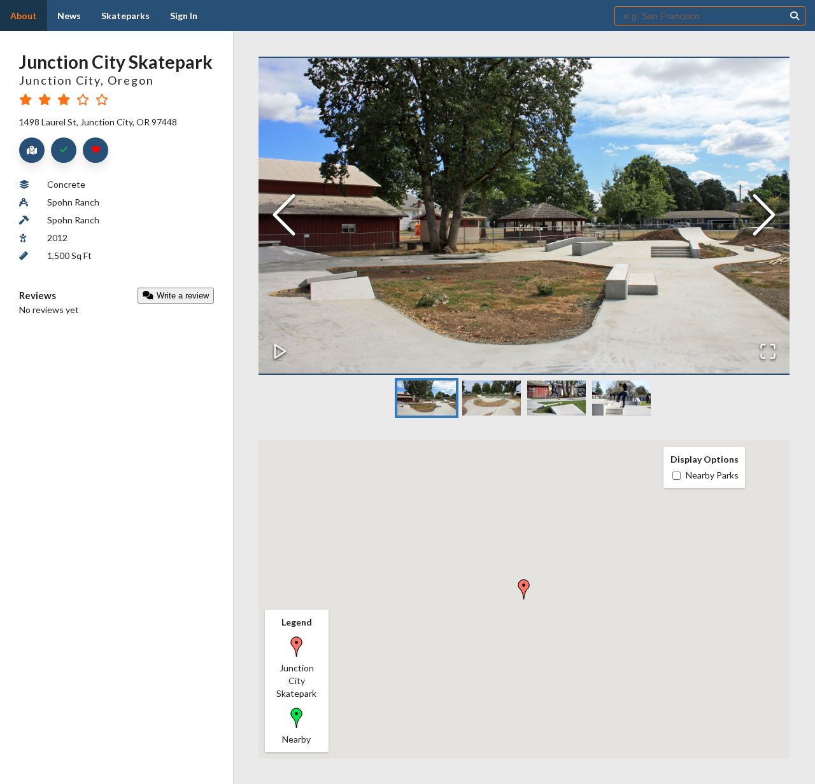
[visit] (63, 150)
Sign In (183, 15)
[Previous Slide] (284, 216)
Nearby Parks (712, 475)
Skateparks (125, 15)
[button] (524, 216)
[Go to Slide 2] (491, 398)
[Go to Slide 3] (556, 398)
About (23, 15)
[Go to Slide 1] (426, 398)
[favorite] (95, 150)
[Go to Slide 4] (621, 398)
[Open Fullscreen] (768, 352)
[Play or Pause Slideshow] (280, 352)
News (69, 15)
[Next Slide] (764, 216)
